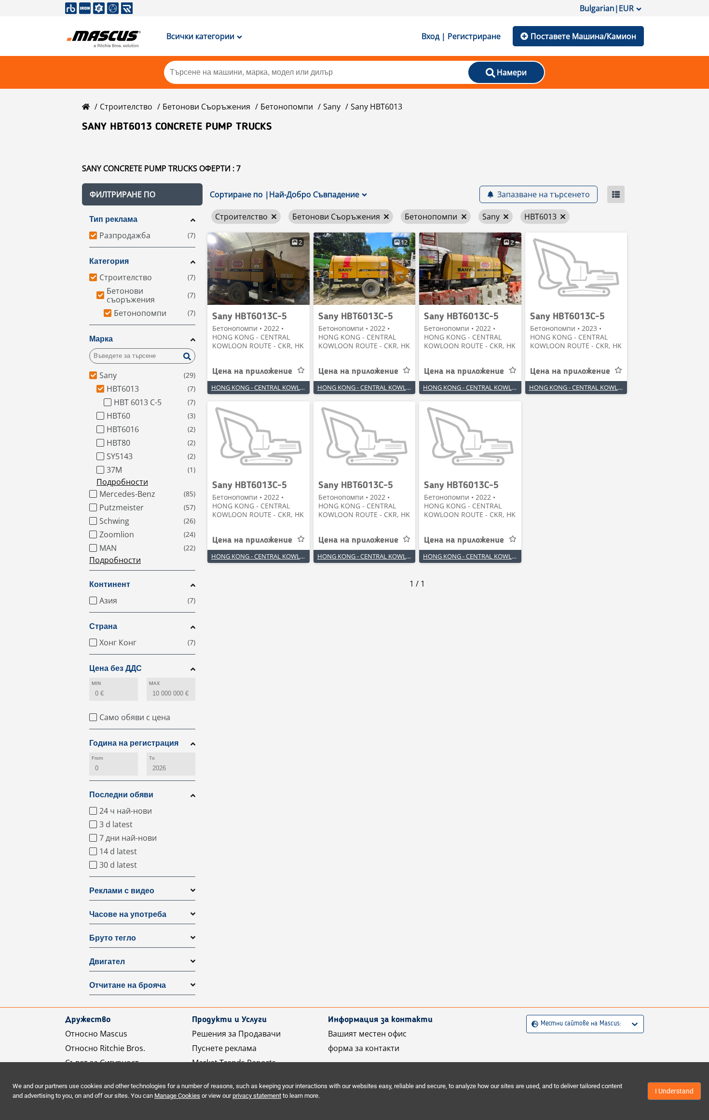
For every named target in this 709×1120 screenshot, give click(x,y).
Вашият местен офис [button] (367, 1033)
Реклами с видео (121, 891)
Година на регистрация (133, 743)
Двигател (107, 961)
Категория (109, 261)
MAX (154, 683)
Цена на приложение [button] (252, 371)
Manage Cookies (177, 1095)
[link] (258, 268)
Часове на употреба (127, 914)
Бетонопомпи (286, 106)
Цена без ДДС (115, 668)
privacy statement (256, 1095)
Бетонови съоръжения (206, 106)
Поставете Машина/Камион (583, 36)
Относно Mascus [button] (96, 1033)
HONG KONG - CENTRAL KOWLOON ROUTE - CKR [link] (281, 387)
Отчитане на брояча (127, 985)
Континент (109, 584)
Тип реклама (113, 219)
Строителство (126, 106)
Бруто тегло (112, 938)
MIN (96, 683)
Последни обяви (121, 795)
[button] (142, 194)
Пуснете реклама (224, 1048)
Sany (332, 106)
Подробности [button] (122, 482)
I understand (674, 1091)
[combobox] (533, 1024)
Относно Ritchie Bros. (105, 1048)
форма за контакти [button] (363, 1048)
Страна (103, 626)
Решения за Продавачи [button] (236, 1033)
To (152, 758)
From (97, 758)
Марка (101, 339)
